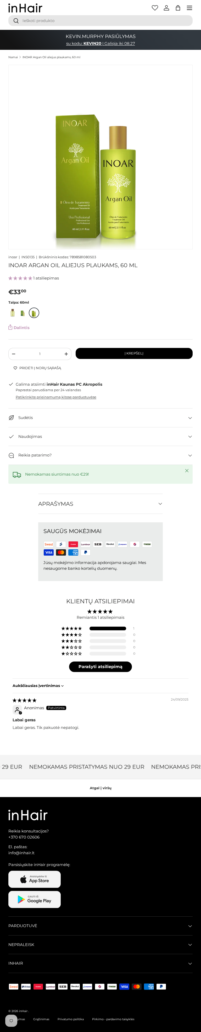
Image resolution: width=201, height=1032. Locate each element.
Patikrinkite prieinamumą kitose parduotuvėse (56, 397)
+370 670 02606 (24, 837)
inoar (12, 257)
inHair (23, 1011)
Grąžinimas (41, 1019)
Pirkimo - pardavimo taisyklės (113, 1019)
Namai (13, 57)
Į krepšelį (134, 353)
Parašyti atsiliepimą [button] (100, 666)
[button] (178, 8)
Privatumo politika (71, 1019)
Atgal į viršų (100, 788)
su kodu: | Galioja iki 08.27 (100, 43)
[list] (100, 157)
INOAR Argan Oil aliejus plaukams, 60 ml (51, 57)
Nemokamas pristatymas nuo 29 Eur (83, 766)
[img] (24, 700)
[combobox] (100, 20)
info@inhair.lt (21, 852)
